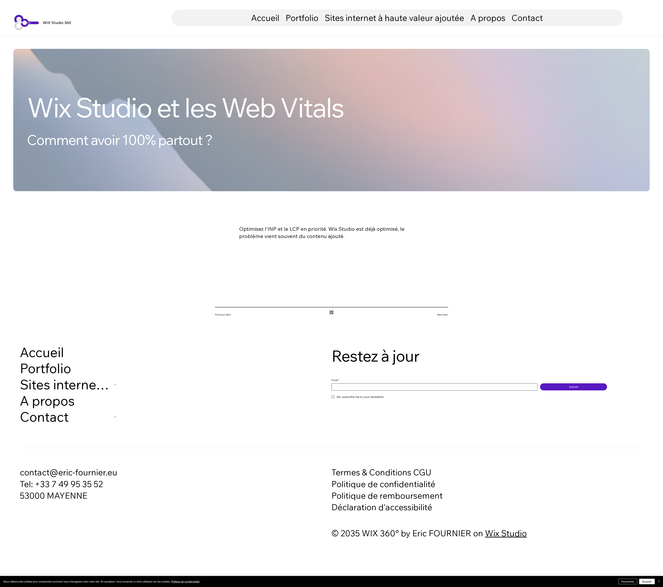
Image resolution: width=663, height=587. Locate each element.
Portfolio (45, 368)
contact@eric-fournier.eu (68, 472)
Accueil (42, 352)
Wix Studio (506, 533)
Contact (44, 417)
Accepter (647, 581)
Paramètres (627, 581)
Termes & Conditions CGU (381, 472)
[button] (394, 18)
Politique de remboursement (387, 495)
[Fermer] (659, 581)
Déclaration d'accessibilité (382, 507)
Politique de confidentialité (383, 484)
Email (335, 380)
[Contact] (115, 417)
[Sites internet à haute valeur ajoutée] (115, 384)
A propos (47, 401)
